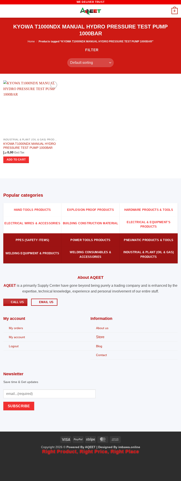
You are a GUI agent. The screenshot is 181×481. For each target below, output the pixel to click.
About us (102, 328)
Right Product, (61, 451)
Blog (99, 346)
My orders (16, 328)
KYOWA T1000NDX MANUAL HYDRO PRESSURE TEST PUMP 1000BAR (29, 146)
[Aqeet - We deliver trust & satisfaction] (90, 11)
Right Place (125, 451)
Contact (101, 355)
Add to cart (16, 159)
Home (31, 41)
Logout (14, 346)
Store (100, 337)
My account (17, 337)
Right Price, (95, 451)
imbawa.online (129, 447)
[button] (6, 11)
